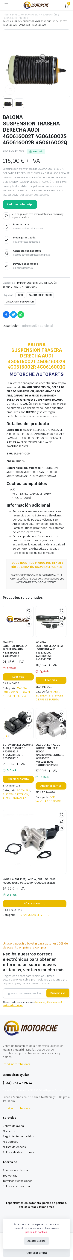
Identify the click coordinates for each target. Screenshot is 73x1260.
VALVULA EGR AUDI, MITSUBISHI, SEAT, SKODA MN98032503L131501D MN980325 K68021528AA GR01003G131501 (50, 755)
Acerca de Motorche (15, 1170)
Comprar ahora (36, 1253)
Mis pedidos (10, 1141)
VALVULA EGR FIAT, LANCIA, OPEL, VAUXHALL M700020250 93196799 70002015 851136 (30, 881)
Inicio (5, 14)
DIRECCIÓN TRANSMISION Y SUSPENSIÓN (34, 14)
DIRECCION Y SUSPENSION (20, 301)
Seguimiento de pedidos (18, 1136)
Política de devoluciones (18, 1152)
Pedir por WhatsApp (20, 204)
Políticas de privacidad (17, 1186)
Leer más (18, 676)
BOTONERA (23, 790)
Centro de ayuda (13, 1126)
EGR (52, 797)
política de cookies (36, 1232)
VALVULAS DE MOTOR (49, 801)
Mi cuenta (9, 1131)
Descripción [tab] (11, 326)
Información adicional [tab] (37, 326)
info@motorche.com (16, 1064)
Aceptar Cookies (36, 1240)
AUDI (20, 295)
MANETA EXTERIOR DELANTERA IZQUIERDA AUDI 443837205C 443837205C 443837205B (49, 651)
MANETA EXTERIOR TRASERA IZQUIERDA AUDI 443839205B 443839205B (15, 649)
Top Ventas (10, 1175)
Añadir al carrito (18, 779)
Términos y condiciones (17, 1181)
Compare (28, 617)
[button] (10, 89)
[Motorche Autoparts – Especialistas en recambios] (36, 5)
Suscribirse (58, 993)
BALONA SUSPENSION (14, 18)
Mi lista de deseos (14, 1147)
